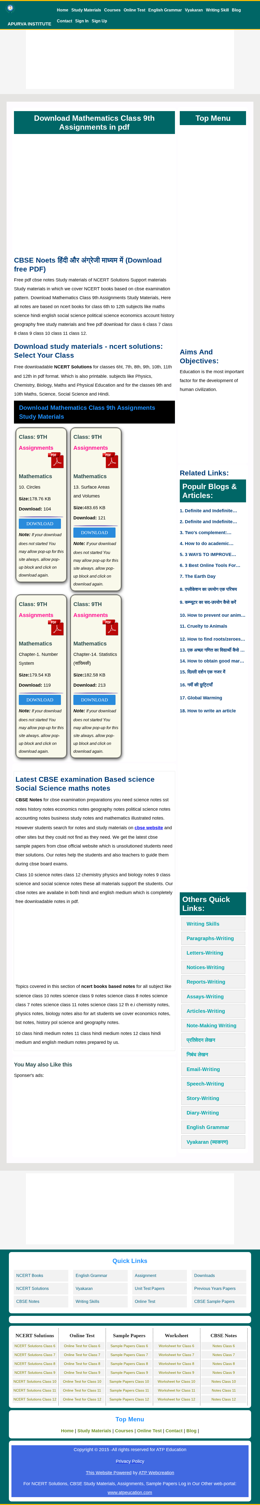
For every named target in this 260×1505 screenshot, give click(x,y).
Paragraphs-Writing (210, 938)
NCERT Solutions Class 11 (34, 1390)
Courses (112, 10)
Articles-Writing (206, 1011)
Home (62, 10)
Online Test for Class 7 (82, 1355)
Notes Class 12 (224, 1399)
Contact (64, 21)
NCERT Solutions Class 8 (34, 1364)
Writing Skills (203, 924)
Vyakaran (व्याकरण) (207, 1142)
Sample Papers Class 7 (129, 1355)
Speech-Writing (205, 1084)
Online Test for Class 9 (82, 1373)
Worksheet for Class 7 (176, 1355)
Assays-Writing (205, 996)
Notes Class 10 (224, 1381)
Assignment (145, 1275)
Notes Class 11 (224, 1390)
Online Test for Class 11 (82, 1390)
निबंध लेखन (197, 1054)
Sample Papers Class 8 (129, 1364)
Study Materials (86, 10)
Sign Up (99, 21)
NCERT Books (29, 1275)
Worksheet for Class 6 (176, 1346)
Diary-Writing (203, 1113)
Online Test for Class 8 (82, 1364)
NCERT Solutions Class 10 (34, 1381)
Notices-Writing (205, 967)
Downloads (204, 1275)
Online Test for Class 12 (82, 1399)
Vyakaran (194, 10)
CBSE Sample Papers (214, 1301)
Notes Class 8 (224, 1364)
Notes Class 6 (224, 1346)
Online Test (134, 10)
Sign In (82, 21)
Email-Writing (203, 1069)
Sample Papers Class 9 (129, 1373)
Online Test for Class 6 (82, 1346)
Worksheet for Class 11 (176, 1390)
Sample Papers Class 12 (129, 1399)
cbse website (149, 827)
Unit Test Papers (150, 1288)
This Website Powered (109, 1472)
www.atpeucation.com (130, 1492)
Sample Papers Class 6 (129, 1346)
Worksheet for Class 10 (176, 1381)
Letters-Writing (205, 953)
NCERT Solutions (32, 1288)
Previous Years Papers (215, 1288)
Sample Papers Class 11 (129, 1390)
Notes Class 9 (224, 1373)
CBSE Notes (27, 1301)
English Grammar (165, 10)
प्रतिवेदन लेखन (201, 1040)
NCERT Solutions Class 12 (34, 1399)
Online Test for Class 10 (82, 1381)
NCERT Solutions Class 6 (34, 1346)
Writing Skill (217, 10)
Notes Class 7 (224, 1355)
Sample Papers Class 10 (129, 1381)
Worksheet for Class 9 (176, 1373)
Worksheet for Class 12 (176, 1399)
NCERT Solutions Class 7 (34, 1355)
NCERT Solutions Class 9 (34, 1373)
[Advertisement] (130, 53)
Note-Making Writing (211, 1025)
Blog (236, 10)
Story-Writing (203, 1098)
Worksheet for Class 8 (176, 1364)
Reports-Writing (206, 982)
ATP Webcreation (156, 1472)
